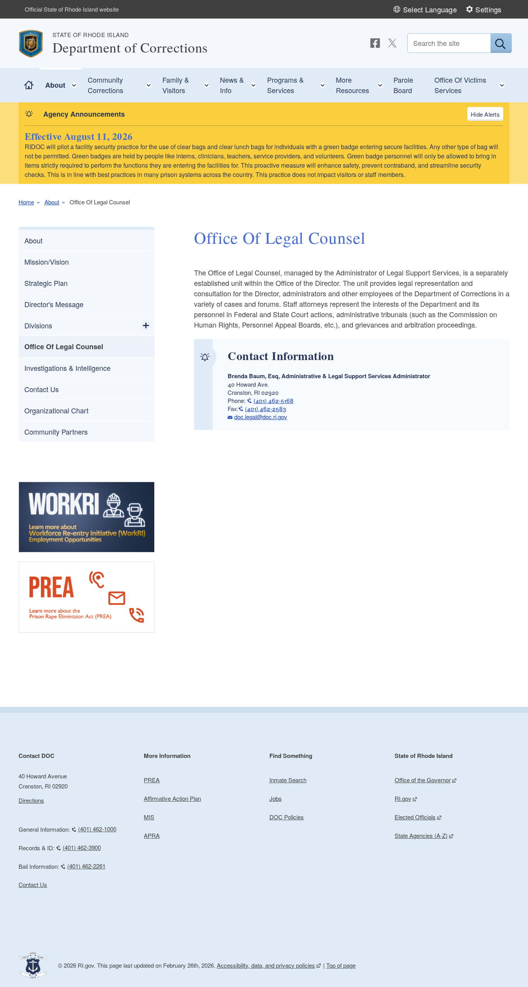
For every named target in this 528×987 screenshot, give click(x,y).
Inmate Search (288, 780)
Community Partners (56, 431)
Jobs (275, 798)
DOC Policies (286, 817)
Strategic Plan (46, 283)
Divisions (38, 325)
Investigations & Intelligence (67, 368)
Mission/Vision (46, 262)
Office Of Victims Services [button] (471, 85)
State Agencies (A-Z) (421, 835)
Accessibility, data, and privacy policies (266, 965)
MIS (149, 817)
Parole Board (403, 85)
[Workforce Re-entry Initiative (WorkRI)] (87, 517)
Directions (31, 800)
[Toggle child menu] (146, 325)
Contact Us (41, 389)
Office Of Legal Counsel (63, 346)
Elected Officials (415, 817)
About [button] (63, 83)
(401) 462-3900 (82, 847)
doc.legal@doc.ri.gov (260, 417)
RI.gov (403, 798)
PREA (152, 780)
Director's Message (53, 304)
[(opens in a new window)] (375, 43)
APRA (152, 835)
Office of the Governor (423, 780)
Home (26, 202)
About (51, 202)
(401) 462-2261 (86, 866)
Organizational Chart (56, 410)
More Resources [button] (362, 85)
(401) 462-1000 (97, 829)
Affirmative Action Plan (172, 798)
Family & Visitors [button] (188, 85)
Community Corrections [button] (122, 85)
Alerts (491, 114)
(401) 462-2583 (265, 408)
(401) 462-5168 (273, 400)
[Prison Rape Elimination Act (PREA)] (87, 597)
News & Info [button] (240, 85)
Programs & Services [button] (298, 85)
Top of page (341, 965)
